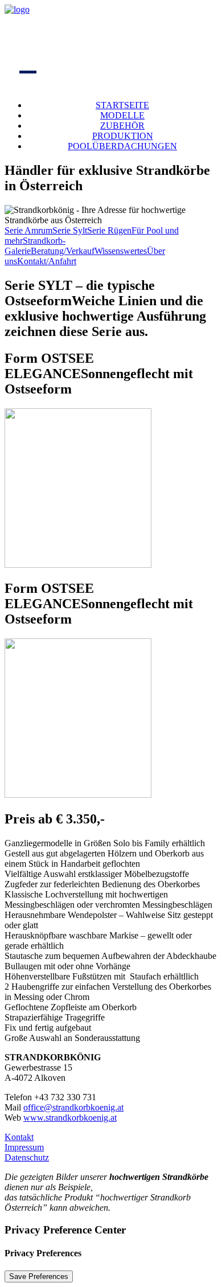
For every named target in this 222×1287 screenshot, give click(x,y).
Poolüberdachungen (122, 146)
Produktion (122, 136)
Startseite (122, 105)
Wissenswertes (120, 251)
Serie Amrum (28, 230)
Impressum (24, 1147)
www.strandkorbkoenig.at (70, 1117)
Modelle (122, 115)
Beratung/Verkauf (62, 251)
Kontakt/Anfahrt (46, 261)
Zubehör (122, 125)
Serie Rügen (109, 230)
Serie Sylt (69, 230)
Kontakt (19, 1137)
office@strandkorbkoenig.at (73, 1107)
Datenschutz (27, 1157)
